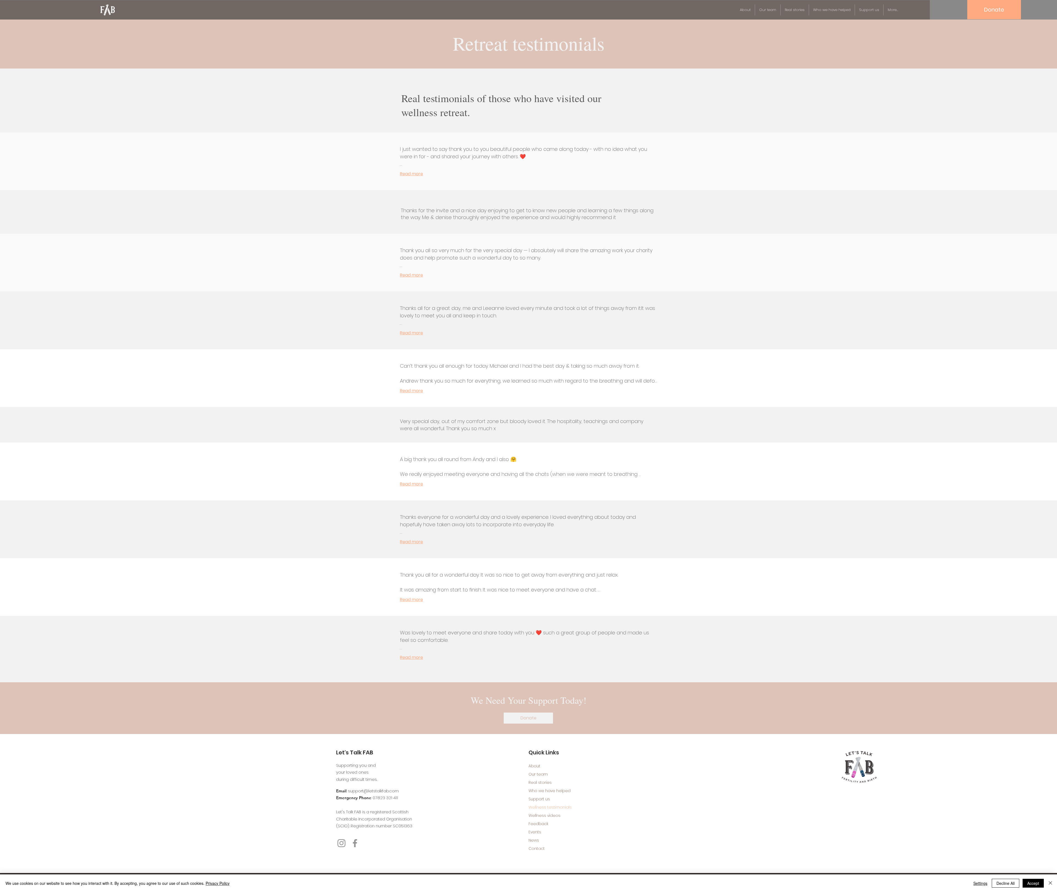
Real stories (540, 782)
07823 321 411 (385, 798)
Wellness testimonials (547, 807)
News (533, 840)
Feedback (538, 823)
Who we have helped (547, 790)
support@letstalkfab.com (373, 791)
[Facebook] (355, 843)
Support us (539, 799)
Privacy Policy (218, 883)
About (534, 766)
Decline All (1005, 883)
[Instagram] (341, 843)
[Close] (1050, 883)
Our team (538, 774)
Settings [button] (980, 883)
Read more (411, 174)
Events (534, 832)
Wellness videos (544, 815)
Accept (1033, 883)
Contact (536, 848)
